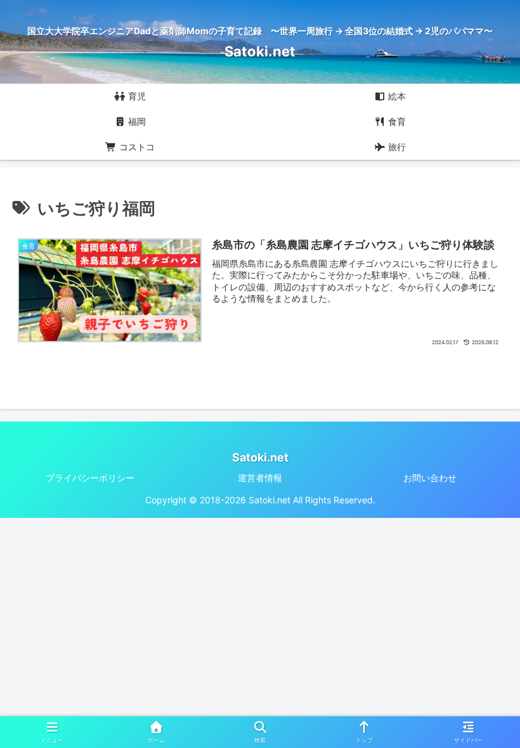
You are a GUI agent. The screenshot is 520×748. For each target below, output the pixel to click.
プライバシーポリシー (90, 477)
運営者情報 (260, 477)
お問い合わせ (430, 477)
